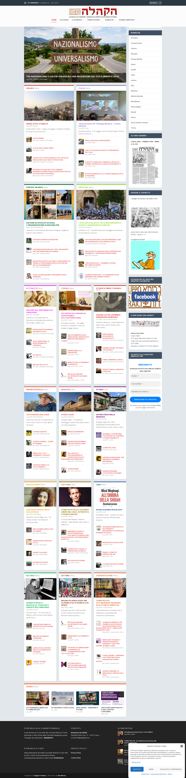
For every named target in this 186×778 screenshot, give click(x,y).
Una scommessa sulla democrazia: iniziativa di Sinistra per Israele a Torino (75, 338)
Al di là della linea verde (43, 148)
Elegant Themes (40, 775)
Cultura (70, 516)
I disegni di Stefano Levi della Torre (144, 199)
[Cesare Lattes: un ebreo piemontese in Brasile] (110, 302)
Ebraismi (36, 79)
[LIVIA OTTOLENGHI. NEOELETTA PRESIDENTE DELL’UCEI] (81, 151)
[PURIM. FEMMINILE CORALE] (98, 360)
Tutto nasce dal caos (37, 414)
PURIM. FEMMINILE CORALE (112, 360)
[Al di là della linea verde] (29, 149)
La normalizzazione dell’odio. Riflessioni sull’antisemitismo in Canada (50, 250)
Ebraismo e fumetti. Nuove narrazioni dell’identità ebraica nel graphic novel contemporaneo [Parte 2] (75, 535)
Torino (70, 320)
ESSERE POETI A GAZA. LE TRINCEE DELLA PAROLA (77, 550)
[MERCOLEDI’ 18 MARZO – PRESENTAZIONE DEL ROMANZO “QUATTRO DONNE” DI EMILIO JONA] (98, 641)
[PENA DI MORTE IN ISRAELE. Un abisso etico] (29, 330)
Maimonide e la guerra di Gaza (78, 637)
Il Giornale (77, 20)
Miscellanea (37, 514)
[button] (182, 746)
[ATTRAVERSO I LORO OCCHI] (62, 698)
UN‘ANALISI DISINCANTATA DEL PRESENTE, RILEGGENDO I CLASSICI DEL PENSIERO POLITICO (110, 530)
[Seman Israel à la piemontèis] (64, 351)
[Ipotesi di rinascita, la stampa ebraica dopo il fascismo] (81, 175)
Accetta (136, 769)
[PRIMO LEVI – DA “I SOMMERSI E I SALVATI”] (29, 454)
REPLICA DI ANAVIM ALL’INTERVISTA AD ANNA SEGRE (77, 376)
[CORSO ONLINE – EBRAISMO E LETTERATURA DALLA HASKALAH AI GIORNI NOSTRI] (98, 656)
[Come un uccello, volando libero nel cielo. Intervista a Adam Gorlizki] (75, 497)
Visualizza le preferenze (171, 769)
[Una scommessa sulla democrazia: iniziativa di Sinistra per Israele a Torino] (64, 336)
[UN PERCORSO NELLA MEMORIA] (110, 401)
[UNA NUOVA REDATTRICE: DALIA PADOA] (40, 497)
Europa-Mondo (38, 227)
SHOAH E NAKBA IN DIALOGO (109, 509)
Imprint (170, 774)
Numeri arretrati (127, 20)
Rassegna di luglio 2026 (112, 542)
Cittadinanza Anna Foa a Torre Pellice (37, 709)
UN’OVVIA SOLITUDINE (76, 561)
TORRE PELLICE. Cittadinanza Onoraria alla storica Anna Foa (108, 602)
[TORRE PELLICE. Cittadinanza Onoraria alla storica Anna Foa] (110, 588)
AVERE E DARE (67, 414)
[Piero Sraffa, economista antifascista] (98, 335)
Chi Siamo (64, 20)
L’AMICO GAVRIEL (39, 662)
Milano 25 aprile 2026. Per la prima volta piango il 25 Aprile (75, 602)
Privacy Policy (156, 405)
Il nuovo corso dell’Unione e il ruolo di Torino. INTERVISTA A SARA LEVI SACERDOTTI (103, 163)
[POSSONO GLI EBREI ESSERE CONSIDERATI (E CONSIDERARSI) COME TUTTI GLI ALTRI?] (64, 648)
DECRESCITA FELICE (40, 562)
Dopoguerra (38, 138)
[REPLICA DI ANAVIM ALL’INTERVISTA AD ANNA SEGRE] (64, 375)
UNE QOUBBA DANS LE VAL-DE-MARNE (43, 530)
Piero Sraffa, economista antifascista (108, 336)
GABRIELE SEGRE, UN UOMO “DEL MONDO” (112, 349)
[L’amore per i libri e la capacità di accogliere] (29, 625)
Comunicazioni (107, 607)
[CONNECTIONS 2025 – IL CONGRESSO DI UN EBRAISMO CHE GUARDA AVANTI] (81, 276)
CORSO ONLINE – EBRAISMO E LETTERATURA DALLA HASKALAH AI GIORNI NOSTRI (110, 658)
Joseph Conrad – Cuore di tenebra (43, 442)
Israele (35, 126)
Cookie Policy (145, 774)
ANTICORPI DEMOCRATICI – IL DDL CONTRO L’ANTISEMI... (112, 710)
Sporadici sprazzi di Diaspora (45, 240)
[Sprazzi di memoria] (64, 432)
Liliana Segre (73, 469)
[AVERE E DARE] (75, 401)
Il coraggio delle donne (113, 564)
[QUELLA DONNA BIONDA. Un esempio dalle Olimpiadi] (29, 276)
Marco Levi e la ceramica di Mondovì (78, 363)
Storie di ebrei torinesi (110, 319)
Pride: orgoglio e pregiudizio (97, 140)
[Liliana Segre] (64, 470)
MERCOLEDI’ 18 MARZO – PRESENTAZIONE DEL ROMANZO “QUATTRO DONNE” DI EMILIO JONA (108, 643)
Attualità (36, 315)
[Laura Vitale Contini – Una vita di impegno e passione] (29, 649)
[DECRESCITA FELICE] (29, 563)
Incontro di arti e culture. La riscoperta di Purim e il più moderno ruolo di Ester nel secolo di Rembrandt (51, 263)
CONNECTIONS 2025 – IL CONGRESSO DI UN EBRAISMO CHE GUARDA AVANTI (102, 276)
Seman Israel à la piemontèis (75, 352)
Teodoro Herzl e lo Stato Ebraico (41, 466)
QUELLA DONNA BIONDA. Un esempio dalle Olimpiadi (49, 276)
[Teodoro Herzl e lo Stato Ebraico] (29, 466)
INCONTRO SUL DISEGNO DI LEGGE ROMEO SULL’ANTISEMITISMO (73, 315)
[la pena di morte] (29, 432)
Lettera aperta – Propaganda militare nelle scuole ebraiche (77, 665)
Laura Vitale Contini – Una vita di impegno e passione (42, 650)
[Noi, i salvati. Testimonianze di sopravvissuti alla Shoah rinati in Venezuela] (64, 454)
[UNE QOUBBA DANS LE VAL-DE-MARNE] (29, 530)
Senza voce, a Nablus (37, 124)
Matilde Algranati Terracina (41, 637)
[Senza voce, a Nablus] (49, 106)
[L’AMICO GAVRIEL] (29, 662)
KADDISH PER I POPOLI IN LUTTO (42, 542)
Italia (87, 128)
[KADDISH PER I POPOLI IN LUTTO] (29, 542)
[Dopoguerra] (29, 139)
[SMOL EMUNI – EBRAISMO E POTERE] (87, 698)
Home (53, 20)
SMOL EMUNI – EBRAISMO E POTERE (87, 709)
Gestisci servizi (136, 762)
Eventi (121, 632)
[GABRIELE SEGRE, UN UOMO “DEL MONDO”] (98, 349)
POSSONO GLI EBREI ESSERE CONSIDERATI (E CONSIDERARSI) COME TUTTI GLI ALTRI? (75, 651)
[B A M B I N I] (29, 356)
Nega (151, 769)
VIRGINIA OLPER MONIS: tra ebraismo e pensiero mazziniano (113, 459)
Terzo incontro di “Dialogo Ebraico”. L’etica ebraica (99, 125)
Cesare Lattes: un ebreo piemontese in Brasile (108, 316)
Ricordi (35, 609)
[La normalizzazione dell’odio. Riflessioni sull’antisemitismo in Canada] (29, 250)
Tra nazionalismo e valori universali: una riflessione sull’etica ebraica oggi (72, 76)
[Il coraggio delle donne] (98, 565)
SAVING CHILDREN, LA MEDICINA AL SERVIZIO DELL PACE (113, 673)
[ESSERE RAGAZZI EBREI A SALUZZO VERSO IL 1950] (64, 442)
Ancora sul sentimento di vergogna (39, 311)
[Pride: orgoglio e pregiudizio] (81, 141)
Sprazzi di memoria (76, 432)
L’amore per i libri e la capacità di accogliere (43, 625)
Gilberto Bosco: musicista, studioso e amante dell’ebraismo (37, 605)
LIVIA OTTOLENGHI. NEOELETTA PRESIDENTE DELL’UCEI (102, 151)
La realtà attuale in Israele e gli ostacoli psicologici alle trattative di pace (51, 159)
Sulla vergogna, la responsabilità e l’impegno (41, 343)
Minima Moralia (38, 417)
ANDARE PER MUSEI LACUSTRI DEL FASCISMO (112, 472)
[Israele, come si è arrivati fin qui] (98, 553)
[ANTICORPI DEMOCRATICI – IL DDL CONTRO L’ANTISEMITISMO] (112, 698)
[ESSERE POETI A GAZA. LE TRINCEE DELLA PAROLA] (64, 550)
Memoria (71, 417)
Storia (105, 419)
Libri (76, 366)
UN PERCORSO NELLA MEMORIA (105, 415)
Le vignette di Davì (138, 240)
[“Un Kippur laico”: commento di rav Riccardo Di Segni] (81, 264)
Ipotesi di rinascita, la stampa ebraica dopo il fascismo (104, 175)
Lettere (77, 380)
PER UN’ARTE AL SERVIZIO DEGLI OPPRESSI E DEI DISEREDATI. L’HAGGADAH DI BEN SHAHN (103, 252)
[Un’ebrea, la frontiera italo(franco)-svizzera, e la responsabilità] (98, 435)
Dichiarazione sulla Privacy (158, 774)
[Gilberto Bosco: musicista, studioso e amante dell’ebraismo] (40, 589)
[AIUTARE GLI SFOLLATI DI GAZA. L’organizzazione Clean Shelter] (49, 205)
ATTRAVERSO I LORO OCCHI (62, 708)
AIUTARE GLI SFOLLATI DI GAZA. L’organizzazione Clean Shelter (42, 224)
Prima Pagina (94, 20)
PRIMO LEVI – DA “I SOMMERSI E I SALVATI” (42, 454)
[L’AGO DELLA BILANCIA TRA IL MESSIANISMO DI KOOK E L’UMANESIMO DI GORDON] (101, 205)
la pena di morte (40, 432)
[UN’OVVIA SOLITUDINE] (64, 561)
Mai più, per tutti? (40, 365)
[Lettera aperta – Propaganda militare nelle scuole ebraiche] (64, 664)
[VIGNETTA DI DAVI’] (29, 553)
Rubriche (109, 20)
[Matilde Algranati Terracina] (29, 637)
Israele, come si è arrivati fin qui (109, 553)
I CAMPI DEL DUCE (109, 448)
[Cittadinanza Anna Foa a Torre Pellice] (37, 698)
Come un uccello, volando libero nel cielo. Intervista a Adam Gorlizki (75, 511)
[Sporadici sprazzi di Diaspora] (29, 240)
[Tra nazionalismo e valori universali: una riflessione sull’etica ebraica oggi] (81, 240)
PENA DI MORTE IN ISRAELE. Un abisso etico (43, 330)
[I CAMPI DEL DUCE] (98, 448)
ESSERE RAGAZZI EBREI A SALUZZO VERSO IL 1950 (77, 442)
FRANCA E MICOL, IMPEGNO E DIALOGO (113, 370)
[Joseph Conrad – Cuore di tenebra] (29, 442)
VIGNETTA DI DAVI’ (40, 552)
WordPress (62, 775)
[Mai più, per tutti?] (29, 365)
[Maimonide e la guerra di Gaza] (64, 637)
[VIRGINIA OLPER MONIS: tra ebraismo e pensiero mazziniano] (98, 458)
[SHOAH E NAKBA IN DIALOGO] (110, 497)
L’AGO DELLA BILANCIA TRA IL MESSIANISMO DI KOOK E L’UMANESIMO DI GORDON (100, 224)
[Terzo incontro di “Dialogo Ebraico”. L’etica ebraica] (101, 106)
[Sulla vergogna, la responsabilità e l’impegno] (29, 342)
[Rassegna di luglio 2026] (98, 543)
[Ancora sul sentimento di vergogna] (40, 299)
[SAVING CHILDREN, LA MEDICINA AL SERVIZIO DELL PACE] (98, 672)
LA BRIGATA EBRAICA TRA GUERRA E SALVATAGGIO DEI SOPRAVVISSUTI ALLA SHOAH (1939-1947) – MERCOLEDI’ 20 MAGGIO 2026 (109, 626)
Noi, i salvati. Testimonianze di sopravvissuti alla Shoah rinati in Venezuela (72, 456)
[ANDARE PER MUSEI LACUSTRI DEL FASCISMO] (98, 472)
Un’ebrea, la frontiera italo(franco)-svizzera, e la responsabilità (113, 436)
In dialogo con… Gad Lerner (49, 3)
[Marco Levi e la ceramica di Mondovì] (64, 363)
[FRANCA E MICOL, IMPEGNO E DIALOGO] (98, 370)
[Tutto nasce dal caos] (40, 401)
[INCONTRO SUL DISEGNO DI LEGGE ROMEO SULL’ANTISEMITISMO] (75, 300)
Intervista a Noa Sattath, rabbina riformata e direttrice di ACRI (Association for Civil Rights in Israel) (51, 172)
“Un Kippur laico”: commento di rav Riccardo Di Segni (100, 264)
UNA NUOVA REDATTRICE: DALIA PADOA (38, 510)
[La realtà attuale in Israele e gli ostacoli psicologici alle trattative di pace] (29, 159)
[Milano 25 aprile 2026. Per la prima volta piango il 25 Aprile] (75, 588)
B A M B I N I (37, 355)
